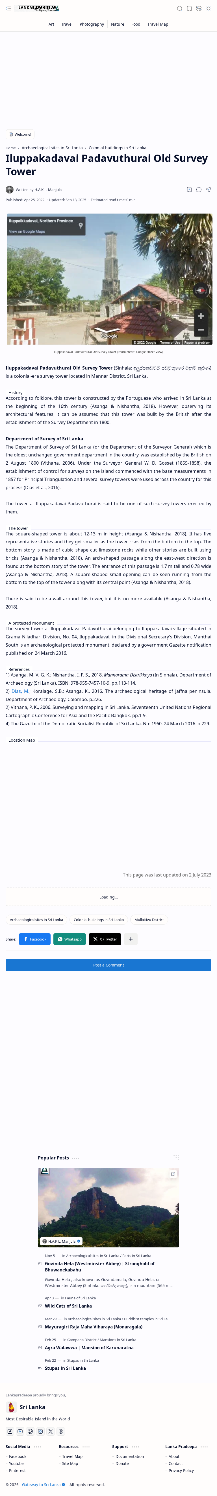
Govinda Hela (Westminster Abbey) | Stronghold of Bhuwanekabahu (100, 1267)
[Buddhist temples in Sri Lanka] (149, 1318)
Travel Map (72, 1456)
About (174, 1456)
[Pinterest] (30, 1431)
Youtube (16, 1463)
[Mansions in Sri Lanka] (118, 1339)
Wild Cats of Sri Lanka (68, 1306)
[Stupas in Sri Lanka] (83, 1360)
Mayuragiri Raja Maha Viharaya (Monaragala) (93, 1327)
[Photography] (92, 24)
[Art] (51, 24)
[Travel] (67, 24)
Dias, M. (20, 691)
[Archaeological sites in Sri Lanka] (36, 920)
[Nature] (118, 24)
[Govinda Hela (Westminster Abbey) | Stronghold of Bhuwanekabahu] (108, 1207)
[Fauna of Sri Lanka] (80, 1298)
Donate (122, 1463)
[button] (8, 8)
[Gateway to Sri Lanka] (36, 8)
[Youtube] (20, 1431)
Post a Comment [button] (108, 965)
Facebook (17, 1456)
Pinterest (17, 1470)
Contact (176, 1463)
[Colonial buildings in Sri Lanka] (99, 920)
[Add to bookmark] (173, 1174)
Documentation (130, 1456)
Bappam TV (200, 1484)
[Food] (136, 24)
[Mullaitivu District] (149, 920)
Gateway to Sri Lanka (41, 1484)
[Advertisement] (108, 76)
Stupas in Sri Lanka (65, 1368)
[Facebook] (10, 1431)
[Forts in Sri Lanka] (136, 1255)
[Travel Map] (158, 24)
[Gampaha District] (83, 1339)
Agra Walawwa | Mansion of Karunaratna (89, 1347)
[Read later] (189, 189)
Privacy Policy (181, 1470)
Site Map (70, 1463)
